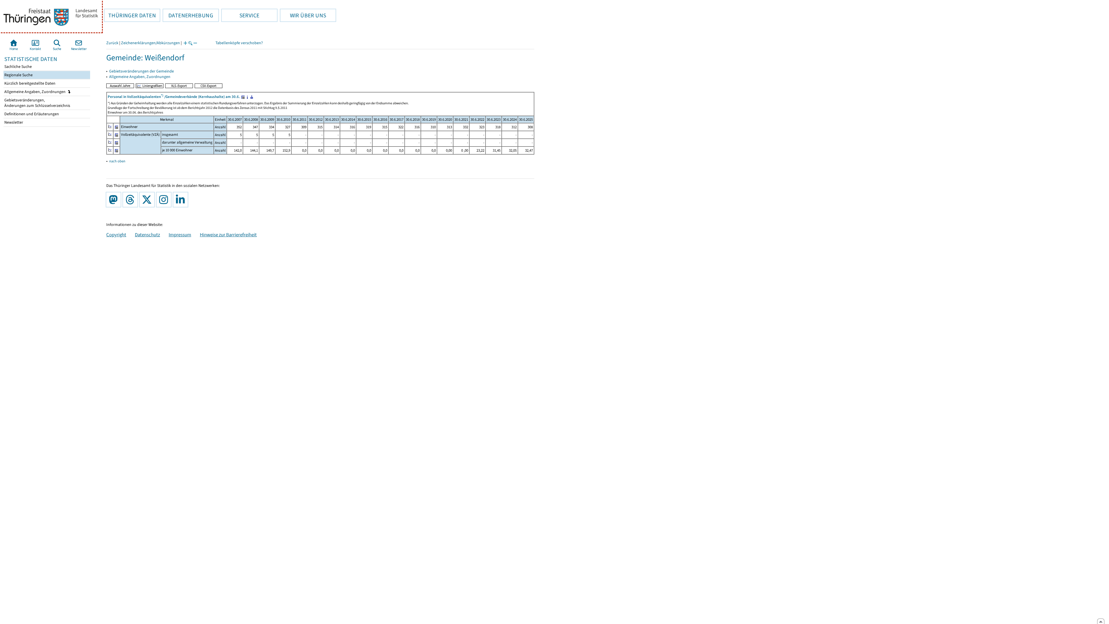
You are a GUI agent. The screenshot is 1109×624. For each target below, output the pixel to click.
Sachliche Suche (17, 66)
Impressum (180, 234)
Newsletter (13, 122)
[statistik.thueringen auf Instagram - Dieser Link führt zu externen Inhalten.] (165, 199)
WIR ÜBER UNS (303, 15)
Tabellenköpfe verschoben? (239, 43)
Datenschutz (147, 234)
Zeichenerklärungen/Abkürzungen (150, 43)
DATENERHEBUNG (188, 15)
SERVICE (240, 15)
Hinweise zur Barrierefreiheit (228, 234)
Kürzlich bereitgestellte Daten (29, 83)
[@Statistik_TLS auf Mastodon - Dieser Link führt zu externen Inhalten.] (114, 199)
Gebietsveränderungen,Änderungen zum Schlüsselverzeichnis (36, 102)
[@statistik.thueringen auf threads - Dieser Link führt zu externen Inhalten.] (131, 199)
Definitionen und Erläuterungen (31, 114)
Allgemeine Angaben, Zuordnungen (35, 91)
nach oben (117, 161)
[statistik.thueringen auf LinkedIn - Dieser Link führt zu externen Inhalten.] (181, 199)
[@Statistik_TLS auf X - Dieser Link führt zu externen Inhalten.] (148, 199)
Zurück (112, 43)
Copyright (116, 234)
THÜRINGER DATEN (130, 15)
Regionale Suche (18, 75)
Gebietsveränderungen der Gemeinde (141, 71)
